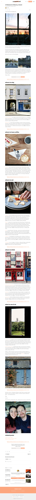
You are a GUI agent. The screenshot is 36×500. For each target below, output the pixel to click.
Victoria (8, 7)
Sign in (34, 1)
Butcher (6, 222)
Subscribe (30, 1)
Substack (14, 498)
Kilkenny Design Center (8, 346)
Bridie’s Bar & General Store (9, 285)
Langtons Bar (7, 297)
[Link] (4, 82)
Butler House (7, 122)
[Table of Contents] (0, 250)
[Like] (6, 10)
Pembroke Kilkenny (8, 117)
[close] (24, 470)
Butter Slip (22, 353)
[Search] (26, 1)
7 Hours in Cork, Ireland (9, 437)
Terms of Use (21, 479)
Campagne (6, 215)
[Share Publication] (27, 1)
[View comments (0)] (7, 10)
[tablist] (8, 459)
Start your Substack (16, 496)
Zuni (6, 230)
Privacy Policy (23, 480)
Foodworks (6, 236)
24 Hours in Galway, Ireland (9, 439)
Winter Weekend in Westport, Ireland (10, 438)
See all (6, 484)
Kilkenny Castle (7, 339)
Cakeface (6, 167)
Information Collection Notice (18, 480)
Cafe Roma (6, 242)
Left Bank (6, 292)
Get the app (21, 496)
